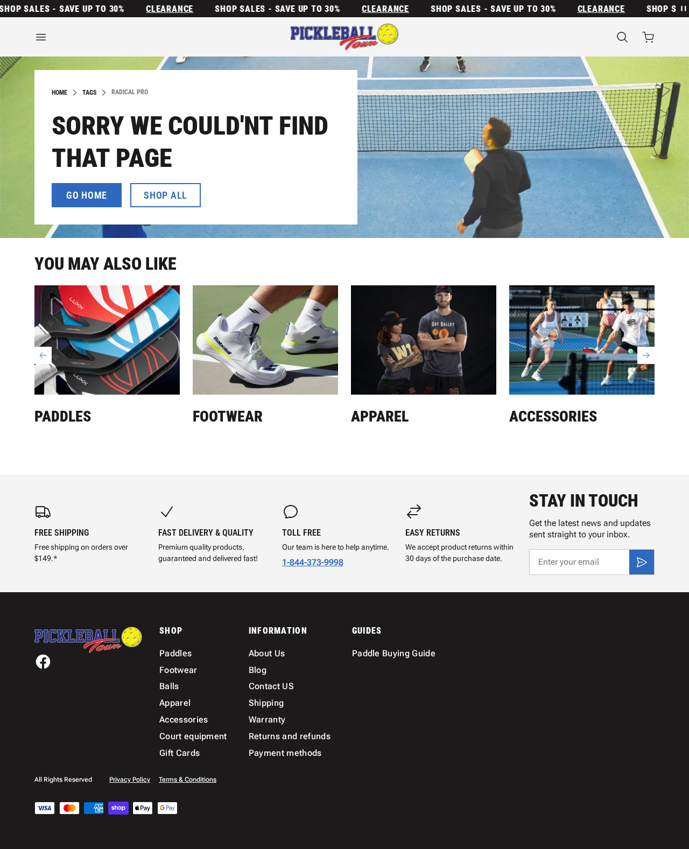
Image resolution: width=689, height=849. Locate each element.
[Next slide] (646, 355)
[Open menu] (129, 37)
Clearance (158, 9)
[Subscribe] (641, 562)
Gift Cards (179, 753)
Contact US (271, 686)
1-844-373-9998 (312, 562)
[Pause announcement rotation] (682, 8)
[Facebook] (43, 661)
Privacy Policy (129, 779)
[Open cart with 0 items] (648, 37)
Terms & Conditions (187, 779)
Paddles (62, 416)
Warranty (267, 719)
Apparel (380, 416)
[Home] (344, 37)
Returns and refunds (290, 736)
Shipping (266, 703)
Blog (257, 670)
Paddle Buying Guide (393, 653)
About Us (267, 653)
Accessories (553, 416)
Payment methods (285, 753)
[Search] (622, 37)
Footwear (228, 416)
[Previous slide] (43, 355)
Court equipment (193, 736)
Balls (169, 686)
